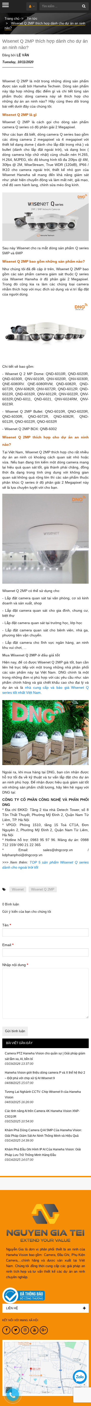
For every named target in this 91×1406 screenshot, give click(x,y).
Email (7, 945)
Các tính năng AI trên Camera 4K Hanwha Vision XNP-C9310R (42, 1113)
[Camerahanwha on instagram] (25, 1330)
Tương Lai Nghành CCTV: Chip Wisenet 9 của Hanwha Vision (43, 1094)
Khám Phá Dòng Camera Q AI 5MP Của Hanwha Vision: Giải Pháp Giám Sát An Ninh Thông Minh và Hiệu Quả (43, 1133)
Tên (6, 925)
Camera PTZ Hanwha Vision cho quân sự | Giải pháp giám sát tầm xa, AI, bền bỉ (45, 1056)
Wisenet (18, 889)
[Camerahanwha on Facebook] (6, 1330)
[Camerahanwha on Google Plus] (44, 1330)
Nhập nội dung (15, 965)
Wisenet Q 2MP (42, 889)
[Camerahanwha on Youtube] (34, 1330)
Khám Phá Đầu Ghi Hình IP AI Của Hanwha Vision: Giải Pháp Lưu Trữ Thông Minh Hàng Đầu (43, 1152)
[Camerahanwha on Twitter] (16, 1330)
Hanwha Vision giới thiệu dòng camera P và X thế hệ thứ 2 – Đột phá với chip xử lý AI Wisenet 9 (45, 1075)
